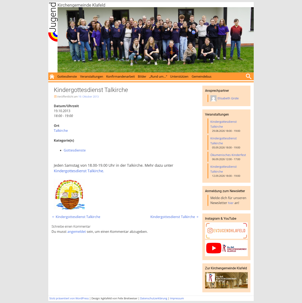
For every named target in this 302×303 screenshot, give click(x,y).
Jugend (52, 17)
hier (231, 203)
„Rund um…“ (158, 76)
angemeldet (76, 231)
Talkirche (61, 130)
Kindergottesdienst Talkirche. (79, 170)
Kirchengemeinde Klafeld (81, 5)
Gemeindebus (201, 76)
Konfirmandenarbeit (120, 76)
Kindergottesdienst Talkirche (76, 217)
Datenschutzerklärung (153, 298)
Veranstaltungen (91, 76)
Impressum (177, 298)
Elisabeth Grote (228, 98)
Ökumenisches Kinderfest (228, 155)
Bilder (142, 76)
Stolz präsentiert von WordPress (69, 298)
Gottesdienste (67, 76)
